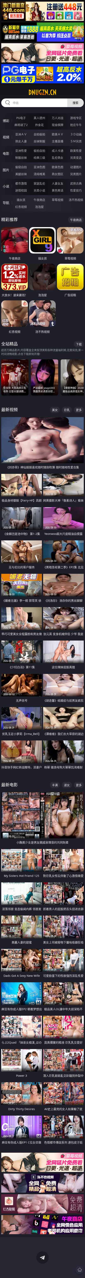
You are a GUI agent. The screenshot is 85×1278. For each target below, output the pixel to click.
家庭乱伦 (39, 183)
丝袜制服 (39, 141)
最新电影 (9, 785)
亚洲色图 (39, 167)
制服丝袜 (21, 158)
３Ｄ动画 (76, 134)
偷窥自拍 (21, 167)
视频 (6, 137)
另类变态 (76, 158)
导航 (6, 202)
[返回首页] (80, 1270)
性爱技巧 (76, 190)
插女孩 (21, 200)
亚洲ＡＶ (21, 134)
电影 (6, 153)
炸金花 (39, 125)
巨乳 (67, 410)
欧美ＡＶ (57, 134)
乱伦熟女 (57, 158)
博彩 (6, 121)
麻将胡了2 (21, 125)
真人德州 (39, 118)
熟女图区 (57, 174)
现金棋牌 (57, 125)
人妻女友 (57, 183)
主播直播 (57, 141)
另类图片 (76, 174)
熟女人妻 (21, 141)
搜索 (75, 103)
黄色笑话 (57, 190)
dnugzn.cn (42, 92)
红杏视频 (21, 207)
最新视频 (9, 409)
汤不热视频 (76, 200)
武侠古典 (76, 183)
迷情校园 (21, 190)
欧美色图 (57, 167)
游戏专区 (76, 118)
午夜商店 (39, 200)
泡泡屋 (39, 207)
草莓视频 (57, 200)
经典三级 (39, 158)
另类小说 (39, 190)
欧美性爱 (76, 151)
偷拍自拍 (39, 151)
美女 (55, 410)
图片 (6, 170)
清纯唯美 (39, 174)
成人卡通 (57, 151)
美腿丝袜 (21, 174)
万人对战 (57, 118)
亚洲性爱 (21, 151)
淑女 (67, 785)
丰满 (55, 785)
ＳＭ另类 (76, 141)
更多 (79, 410)
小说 (6, 186)
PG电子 (21, 118)
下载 (79, 344)
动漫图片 (76, 167)
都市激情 (21, 183)
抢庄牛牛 (76, 125)
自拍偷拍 (39, 134)
